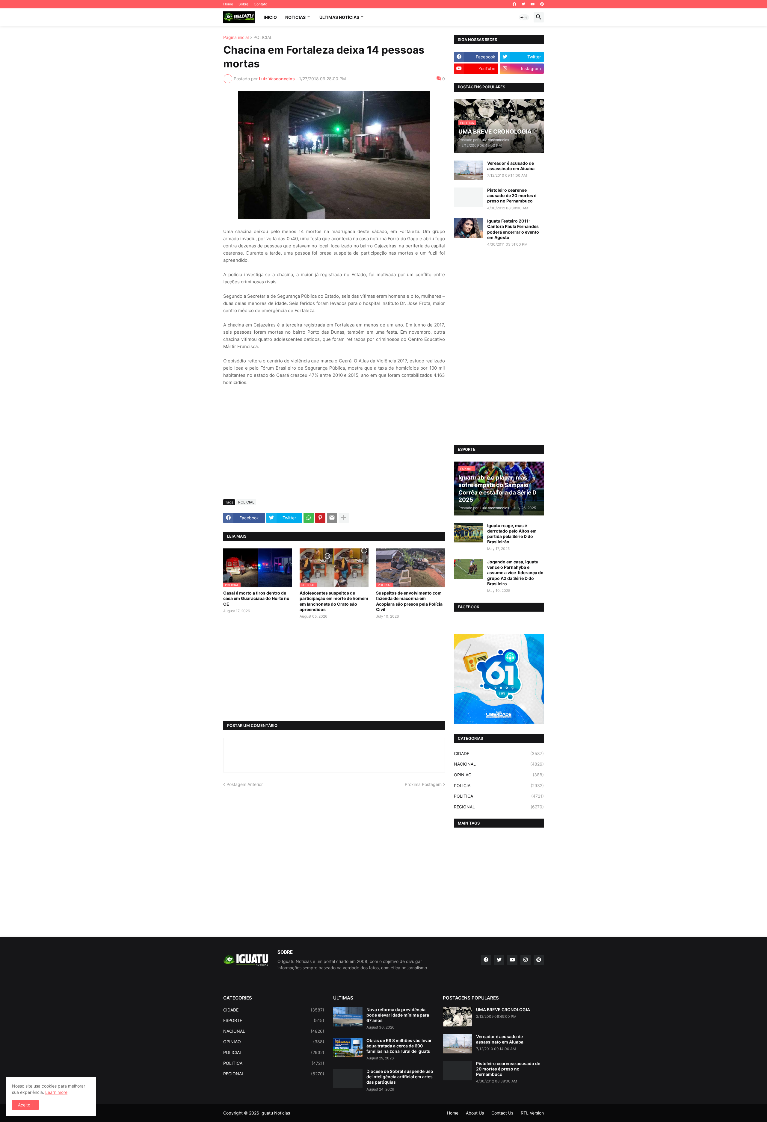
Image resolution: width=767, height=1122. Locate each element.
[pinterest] (542, 4)
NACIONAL (499, 763)
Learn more (56, 1092)
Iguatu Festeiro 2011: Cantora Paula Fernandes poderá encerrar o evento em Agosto (513, 229)
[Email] (332, 518)
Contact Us (502, 1112)
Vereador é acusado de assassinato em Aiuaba (511, 166)
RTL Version (532, 1112)
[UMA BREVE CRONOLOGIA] (457, 1016)
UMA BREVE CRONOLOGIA (503, 1009)
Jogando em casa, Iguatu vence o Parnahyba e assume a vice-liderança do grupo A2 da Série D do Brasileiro (515, 572)
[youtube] (533, 4)
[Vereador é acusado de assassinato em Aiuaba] (468, 170)
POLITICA (499, 796)
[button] (524, 17)
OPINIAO (499, 774)
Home (228, 4)
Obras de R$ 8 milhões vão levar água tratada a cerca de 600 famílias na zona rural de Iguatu (399, 1046)
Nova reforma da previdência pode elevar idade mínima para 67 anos (397, 1015)
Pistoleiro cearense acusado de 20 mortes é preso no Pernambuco (511, 195)
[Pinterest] (320, 518)
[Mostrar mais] (344, 518)
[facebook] (514, 4)
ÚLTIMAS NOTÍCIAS (339, 17)
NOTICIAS (295, 17)
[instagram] (525, 960)
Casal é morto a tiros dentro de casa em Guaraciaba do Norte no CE (256, 598)
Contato (260, 4)
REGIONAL (499, 806)
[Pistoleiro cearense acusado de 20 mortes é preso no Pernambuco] (468, 197)
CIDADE (499, 753)
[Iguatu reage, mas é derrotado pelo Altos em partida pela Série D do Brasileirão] (468, 532)
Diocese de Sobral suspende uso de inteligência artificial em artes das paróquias (399, 1077)
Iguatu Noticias (275, 1112)
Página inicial (236, 37)
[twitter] (523, 4)
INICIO (270, 17)
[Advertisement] (334, 450)
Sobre (243, 4)
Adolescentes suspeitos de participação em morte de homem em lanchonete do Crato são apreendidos (334, 601)
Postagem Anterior (245, 784)
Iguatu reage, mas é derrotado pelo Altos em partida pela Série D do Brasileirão (512, 534)
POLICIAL (262, 37)
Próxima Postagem (423, 784)
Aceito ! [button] (25, 1104)
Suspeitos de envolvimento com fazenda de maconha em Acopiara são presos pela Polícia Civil (409, 601)
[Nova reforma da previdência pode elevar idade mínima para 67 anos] (348, 1016)
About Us (475, 1112)
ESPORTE (273, 1020)
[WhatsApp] (309, 518)
